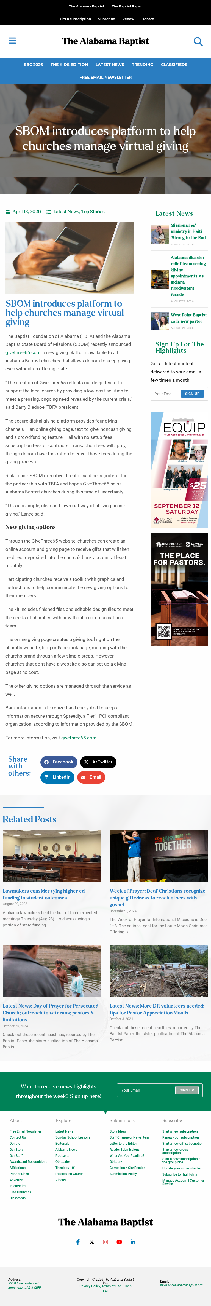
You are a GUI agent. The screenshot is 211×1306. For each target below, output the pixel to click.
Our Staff (16, 1156)
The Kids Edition (69, 64)
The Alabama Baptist (86, 6)
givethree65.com (23, 352)
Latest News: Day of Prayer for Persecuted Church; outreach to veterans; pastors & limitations (50, 1013)
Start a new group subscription (175, 1151)
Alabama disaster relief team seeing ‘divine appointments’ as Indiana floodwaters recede (188, 276)
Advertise (16, 1180)
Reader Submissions (125, 1150)
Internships (18, 1186)
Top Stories (93, 212)
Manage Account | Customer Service (183, 1182)
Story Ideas (118, 1131)
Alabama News (66, 1150)
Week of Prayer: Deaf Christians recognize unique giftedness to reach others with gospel (158, 898)
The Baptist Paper (127, 6)
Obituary (116, 1162)
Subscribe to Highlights (179, 1174)
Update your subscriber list (182, 1168)
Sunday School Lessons (72, 1137)
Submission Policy (123, 1174)
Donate (15, 1143)
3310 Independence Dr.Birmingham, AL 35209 (24, 1285)
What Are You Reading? (127, 1156)
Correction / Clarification (128, 1168)
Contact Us (18, 1137)
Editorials (62, 1143)
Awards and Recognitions (28, 1162)
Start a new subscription (180, 1131)
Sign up (192, 394)
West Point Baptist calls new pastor (189, 318)
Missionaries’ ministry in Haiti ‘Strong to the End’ (189, 231)
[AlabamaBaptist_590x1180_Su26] (179, 470)
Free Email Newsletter (105, 77)
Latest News (110, 64)
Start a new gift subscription (183, 1143)
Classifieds (174, 64)
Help (128, 1286)
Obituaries (62, 1162)
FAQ (106, 1291)
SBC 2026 (33, 64)
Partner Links (19, 1174)
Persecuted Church (69, 1174)
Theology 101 (65, 1168)
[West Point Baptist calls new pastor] (160, 321)
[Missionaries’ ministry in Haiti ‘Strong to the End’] (160, 234)
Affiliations (18, 1168)
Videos (60, 1180)
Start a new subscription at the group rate (181, 1160)
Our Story (16, 1150)
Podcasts (62, 1156)
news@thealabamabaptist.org (181, 1285)
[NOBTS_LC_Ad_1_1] (179, 589)
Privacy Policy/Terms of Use (100, 1286)
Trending (142, 64)
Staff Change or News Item (129, 1137)
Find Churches (20, 1192)
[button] (198, 42)
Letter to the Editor (123, 1143)
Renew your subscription (180, 1137)
